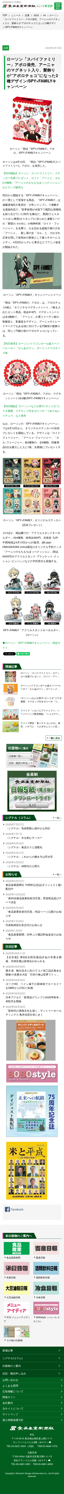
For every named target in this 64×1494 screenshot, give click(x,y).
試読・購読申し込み (14, 1373)
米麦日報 (11, 1277)
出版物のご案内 (11, 1366)
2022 (36, 15)
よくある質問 (10, 1385)
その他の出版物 (14, 1340)
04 (44, 15)
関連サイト (9, 1397)
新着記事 (7, 1350)
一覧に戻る (54, 738)
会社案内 (7, 1403)
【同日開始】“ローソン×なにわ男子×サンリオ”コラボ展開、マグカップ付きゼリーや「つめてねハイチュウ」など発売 (31, 410)
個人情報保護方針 (12, 1420)
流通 (27, 15)
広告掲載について (12, 1391)
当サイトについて (12, 1408)
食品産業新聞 (13, 1257)
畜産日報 (40, 1257)
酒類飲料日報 (43, 1277)
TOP (4, 15)
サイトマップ (10, 1414)
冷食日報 (40, 1297)
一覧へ (58, 817)
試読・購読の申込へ (19, 763)
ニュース (16, 15)
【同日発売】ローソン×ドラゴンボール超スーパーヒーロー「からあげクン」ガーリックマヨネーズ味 (31, 348)
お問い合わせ (10, 1380)
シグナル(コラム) (12, 1358)
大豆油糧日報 (13, 1297)
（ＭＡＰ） (43, 1442)
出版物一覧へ (16, 756)
